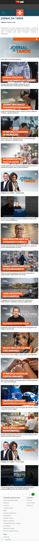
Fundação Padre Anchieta (11, 497)
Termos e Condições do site (10, 531)
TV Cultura (19, 12)
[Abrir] (3, 12)
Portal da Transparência (9, 513)
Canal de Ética (7, 515)
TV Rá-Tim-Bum (31, 502)
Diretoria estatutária (8, 520)
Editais (5, 510)
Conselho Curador (8, 508)
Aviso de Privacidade (9, 528)
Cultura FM (6, 537)
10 (29, 494)
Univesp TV (30, 505)
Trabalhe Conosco (8, 518)
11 (33, 494)
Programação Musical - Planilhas (12, 523)
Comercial (6, 505)
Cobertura (6, 502)
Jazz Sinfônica (7, 525)
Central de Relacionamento (10, 500)
